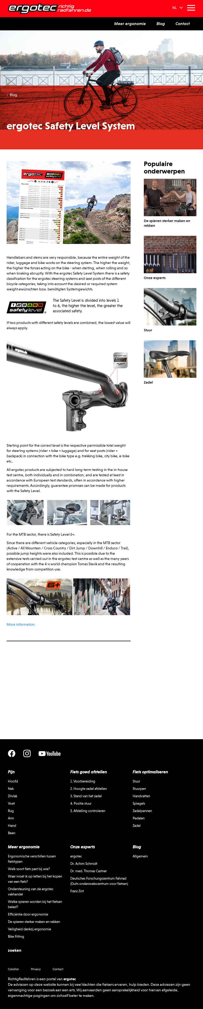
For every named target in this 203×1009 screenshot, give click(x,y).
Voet (11, 803)
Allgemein (140, 856)
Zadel (137, 826)
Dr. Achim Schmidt (83, 864)
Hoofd (13, 781)
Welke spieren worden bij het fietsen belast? (35, 904)
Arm (11, 818)
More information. (21, 624)
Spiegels (139, 803)
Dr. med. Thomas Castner (88, 871)
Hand (12, 826)
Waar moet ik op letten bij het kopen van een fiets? (35, 879)
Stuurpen (139, 789)
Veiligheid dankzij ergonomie (29, 929)
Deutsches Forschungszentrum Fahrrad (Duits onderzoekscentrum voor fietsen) (99, 881)
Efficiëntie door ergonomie (28, 914)
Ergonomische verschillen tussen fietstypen (32, 859)
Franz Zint (77, 891)
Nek (11, 789)
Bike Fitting (16, 937)
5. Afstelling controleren (87, 811)
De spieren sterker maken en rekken (34, 922)
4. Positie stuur (80, 803)
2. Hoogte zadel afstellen (88, 789)
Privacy (36, 969)
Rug (11, 811)
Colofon (13, 969)
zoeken (14, 950)
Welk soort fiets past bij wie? (29, 869)
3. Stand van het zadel (86, 796)
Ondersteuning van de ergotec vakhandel (30, 891)
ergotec (76, 856)
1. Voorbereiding (82, 781)
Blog (13, 95)
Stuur (136, 781)
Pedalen (139, 818)
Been (11, 833)
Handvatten (141, 796)
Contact (58, 969)
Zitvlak (12, 796)
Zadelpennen (142, 811)
